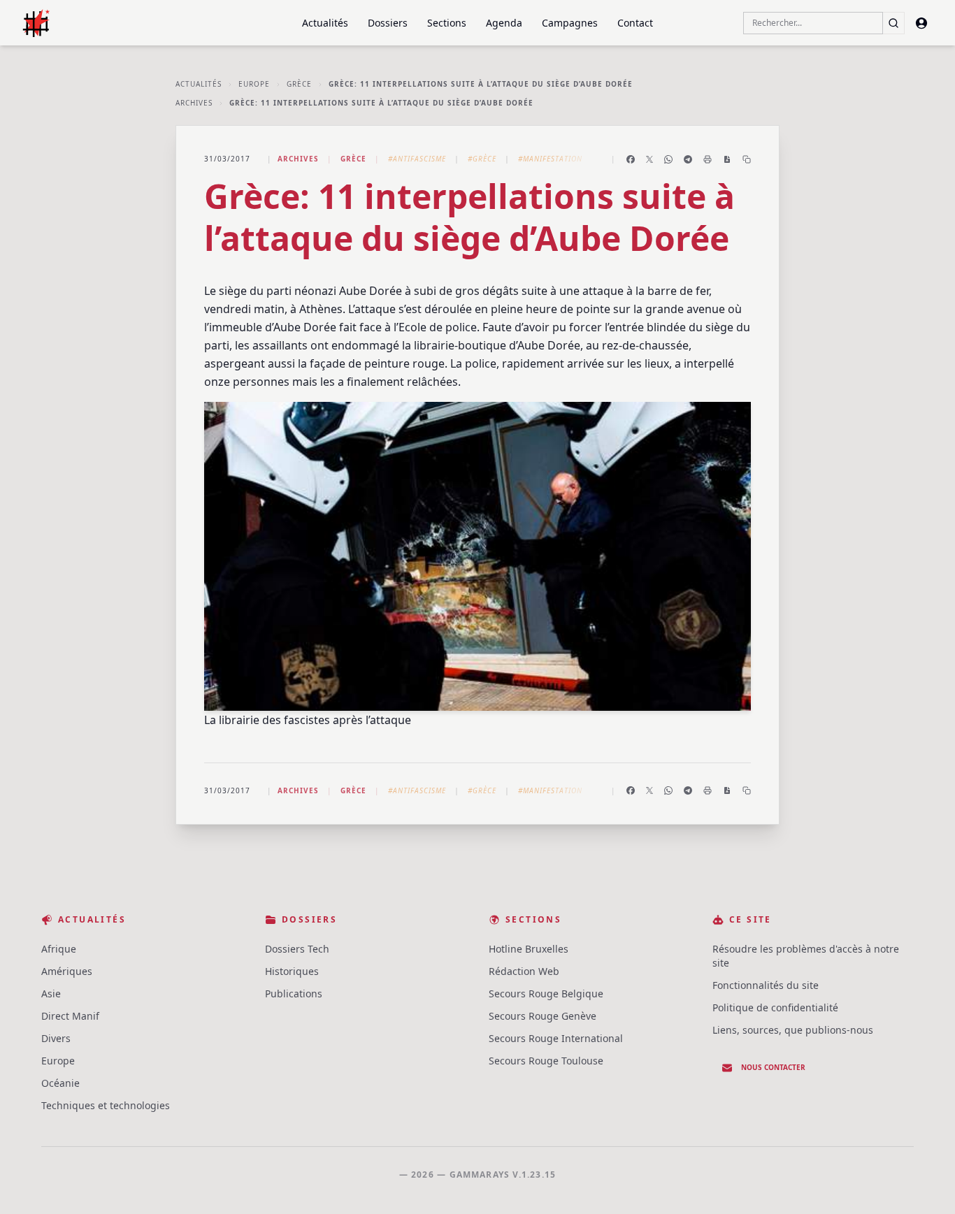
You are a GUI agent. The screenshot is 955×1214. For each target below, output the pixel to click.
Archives (194, 103)
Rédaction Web (524, 971)
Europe (254, 84)
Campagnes (570, 22)
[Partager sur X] (649, 159)
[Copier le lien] (746, 159)
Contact (635, 22)
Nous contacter (773, 1067)
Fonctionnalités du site (765, 985)
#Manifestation (550, 159)
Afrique (58, 948)
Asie (51, 993)
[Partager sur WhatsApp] (668, 159)
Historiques (292, 971)
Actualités (325, 22)
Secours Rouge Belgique (546, 993)
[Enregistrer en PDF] (727, 159)
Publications (293, 993)
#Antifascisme (417, 159)
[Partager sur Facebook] (630, 159)
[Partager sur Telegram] (688, 159)
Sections (446, 22)
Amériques (66, 971)
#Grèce (482, 159)
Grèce (299, 84)
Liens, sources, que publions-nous (792, 1029)
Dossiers (388, 22)
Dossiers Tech (297, 948)
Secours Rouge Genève (542, 1015)
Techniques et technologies (105, 1105)
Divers (56, 1038)
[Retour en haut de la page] (924, 1183)
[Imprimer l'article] (707, 159)
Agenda (504, 22)
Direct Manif (70, 1015)
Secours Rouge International (556, 1038)
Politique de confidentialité (775, 1007)
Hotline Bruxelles (528, 948)
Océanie (60, 1083)
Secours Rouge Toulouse (546, 1060)
